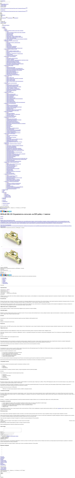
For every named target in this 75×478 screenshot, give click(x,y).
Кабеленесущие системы (11, 67)
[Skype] (9, 211)
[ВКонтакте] (1, 211)
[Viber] (6, 211)
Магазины (2, 458)
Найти (2, 473)
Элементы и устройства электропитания (14, 183)
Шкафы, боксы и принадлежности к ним (14, 163)
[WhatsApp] (8, 211)
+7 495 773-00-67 (3, 467)
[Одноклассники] (2, 211)
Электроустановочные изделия (12, 175)
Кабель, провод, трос (10, 77)
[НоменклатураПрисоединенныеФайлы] (12, 246)
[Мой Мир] (3, 211)
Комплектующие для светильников (13, 84)
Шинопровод (67, 225)
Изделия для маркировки (13, 225)
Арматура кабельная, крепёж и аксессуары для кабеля (16, 32)
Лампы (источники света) (27, 222)
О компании (2, 457)
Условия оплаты (3, 460)
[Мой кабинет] (0, 13)
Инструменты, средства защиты (12, 58)
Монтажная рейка (41, 225)
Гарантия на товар (3, 462)
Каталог (5, 29)
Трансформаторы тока (21, 225)
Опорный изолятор (47, 225)
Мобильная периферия (10, 113)
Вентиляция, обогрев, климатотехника (13, 42)
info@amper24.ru (4, 208)
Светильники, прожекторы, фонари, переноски (15, 145)
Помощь (1, 459)
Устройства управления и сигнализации (58, 225)
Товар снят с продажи (23, 221)
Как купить (6, 194)
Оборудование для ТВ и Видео (12, 135)
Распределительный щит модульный (31, 225)
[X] (5, 211)
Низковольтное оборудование (12, 118)
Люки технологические (4, 225)
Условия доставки (3, 461)
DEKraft (8, 289)
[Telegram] (11, 211)
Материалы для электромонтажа (12, 105)
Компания (2, 456)
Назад (5, 28)
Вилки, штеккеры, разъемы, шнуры (13, 50)
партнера (59, 408)
